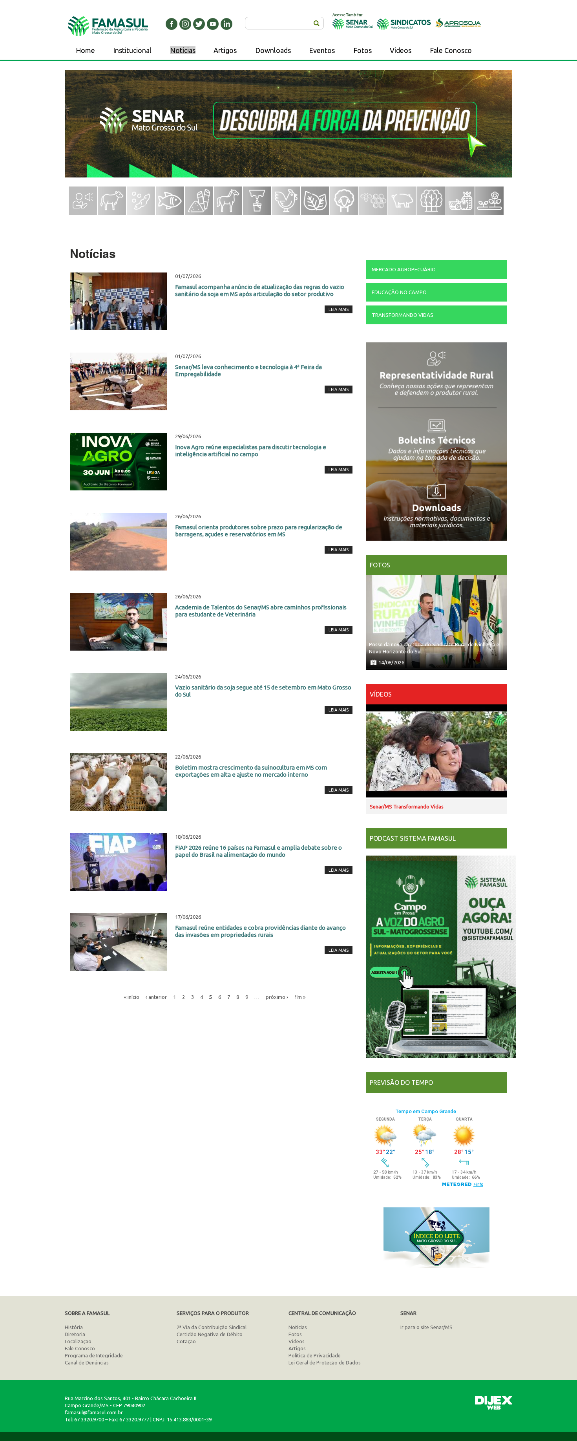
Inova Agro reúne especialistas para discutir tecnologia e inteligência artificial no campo (250, 450)
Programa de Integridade (94, 1355)
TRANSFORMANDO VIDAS (402, 315)
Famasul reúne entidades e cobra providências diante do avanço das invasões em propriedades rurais (260, 931)
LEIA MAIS (339, 309)
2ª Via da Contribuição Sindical (212, 1327)
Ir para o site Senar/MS (426, 1327)
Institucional (132, 50)
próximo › (277, 997)
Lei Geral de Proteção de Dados (324, 1362)
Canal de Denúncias (87, 1362)
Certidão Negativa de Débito (210, 1334)
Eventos (322, 50)
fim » (299, 997)
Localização (78, 1341)
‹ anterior (156, 997)
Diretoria (75, 1334)
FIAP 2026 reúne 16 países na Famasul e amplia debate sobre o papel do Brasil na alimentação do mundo (258, 851)
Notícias (182, 50)
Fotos (362, 50)
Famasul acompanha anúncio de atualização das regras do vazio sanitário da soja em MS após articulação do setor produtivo (259, 290)
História (74, 1327)
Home (85, 50)
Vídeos (400, 50)
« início (131, 997)
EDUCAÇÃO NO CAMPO (399, 292)
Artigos (225, 50)
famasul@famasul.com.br (94, 1412)
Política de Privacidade (314, 1355)
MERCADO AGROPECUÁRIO (404, 269)
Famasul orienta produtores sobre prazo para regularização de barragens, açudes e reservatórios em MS (258, 531)
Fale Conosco (451, 50)
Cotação (186, 1341)
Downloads (273, 50)
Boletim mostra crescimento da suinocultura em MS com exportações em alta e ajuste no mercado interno (251, 771)
